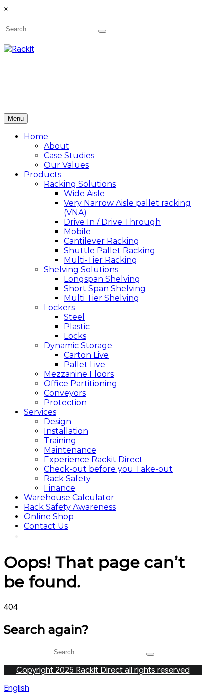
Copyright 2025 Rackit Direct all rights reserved (103, 670)
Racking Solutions (80, 184)
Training (60, 440)
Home (36, 136)
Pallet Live (85, 364)
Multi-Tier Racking (101, 260)
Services (40, 412)
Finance (60, 488)
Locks (75, 336)
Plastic (77, 326)
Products (43, 174)
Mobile (77, 231)
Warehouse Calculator (69, 497)
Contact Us (46, 526)
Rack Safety (67, 478)
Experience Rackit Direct (93, 459)
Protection (65, 402)
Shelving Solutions (81, 269)
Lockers (59, 307)
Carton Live (86, 355)
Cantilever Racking (102, 241)
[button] (103, 688)
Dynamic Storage (78, 345)
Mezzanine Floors (79, 374)
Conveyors (65, 393)
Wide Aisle (84, 193)
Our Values (66, 165)
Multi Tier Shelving (102, 298)
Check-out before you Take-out (108, 469)
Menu (16, 118)
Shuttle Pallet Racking (110, 250)
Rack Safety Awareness (70, 507)
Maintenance (70, 450)
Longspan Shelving (102, 279)
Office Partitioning (81, 383)
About (57, 146)
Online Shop (49, 516)
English (17, 688)
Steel (74, 317)
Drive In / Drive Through (112, 222)
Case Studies (69, 155)
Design (58, 421)
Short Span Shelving (105, 288)
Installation (66, 431)
